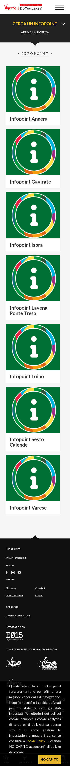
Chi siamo (11, 588)
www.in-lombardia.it (16, 557)
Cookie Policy (35, 741)
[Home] (24, 7)
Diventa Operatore (18, 615)
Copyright (40, 588)
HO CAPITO (49, 759)
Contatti (39, 595)
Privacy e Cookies (14, 595)
